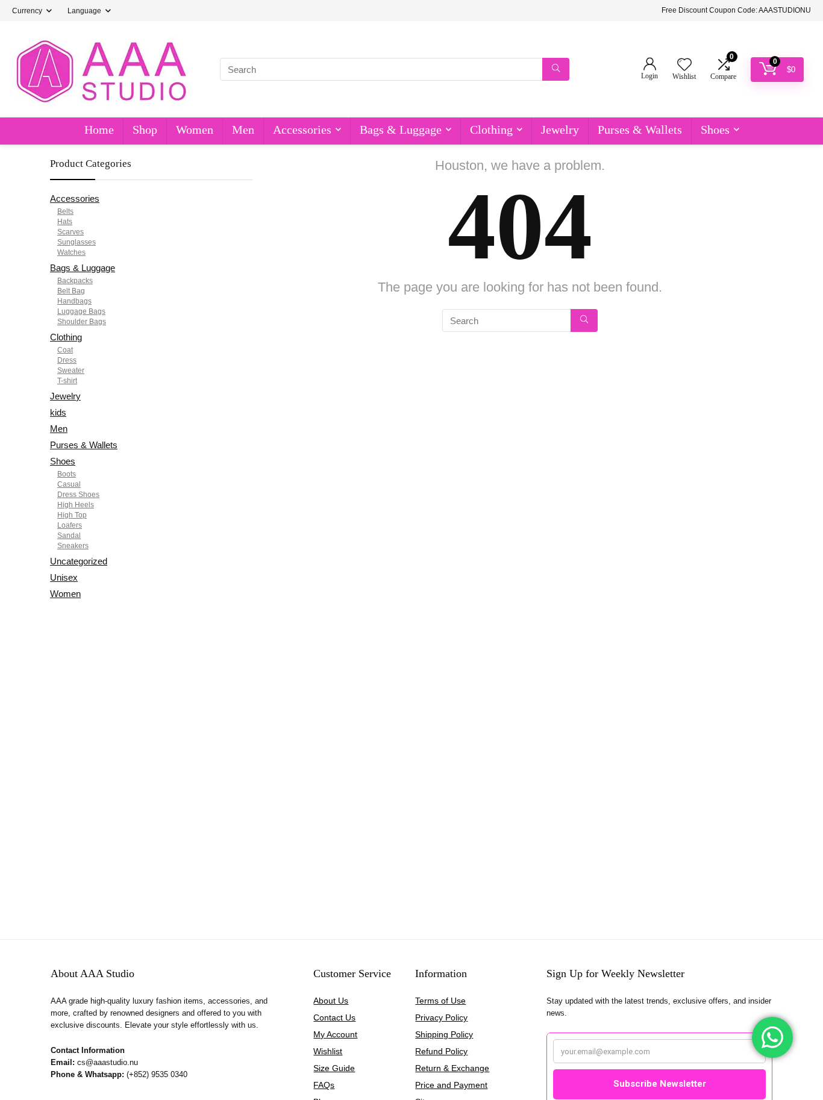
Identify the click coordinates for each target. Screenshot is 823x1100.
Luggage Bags (81, 311)
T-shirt (67, 381)
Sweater (70, 370)
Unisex (64, 577)
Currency (27, 11)
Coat (65, 350)
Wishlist (327, 1051)
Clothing (491, 129)
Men (243, 129)
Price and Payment (451, 1085)
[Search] (555, 69)
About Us (330, 1000)
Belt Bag (71, 291)
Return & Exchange (452, 1068)
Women (194, 129)
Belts (65, 211)
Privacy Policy (441, 1017)
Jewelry (560, 129)
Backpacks (75, 281)
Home (99, 129)
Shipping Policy (444, 1034)
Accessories (302, 129)
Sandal (69, 535)
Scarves (70, 232)
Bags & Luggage (401, 129)
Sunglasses (76, 242)
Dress (67, 360)
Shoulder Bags (81, 321)
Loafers (69, 525)
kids (58, 412)
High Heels (75, 505)
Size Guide (334, 1068)
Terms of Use (440, 1000)
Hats (64, 221)
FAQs (323, 1085)
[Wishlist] (684, 65)
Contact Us (334, 1017)
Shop (145, 129)
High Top (72, 515)
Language (84, 11)
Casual (69, 484)
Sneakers (73, 546)
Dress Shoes (78, 494)
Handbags (74, 301)
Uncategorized (78, 561)
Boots (66, 474)
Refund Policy (441, 1051)
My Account (335, 1034)
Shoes (715, 129)
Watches (71, 252)
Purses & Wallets (640, 129)
